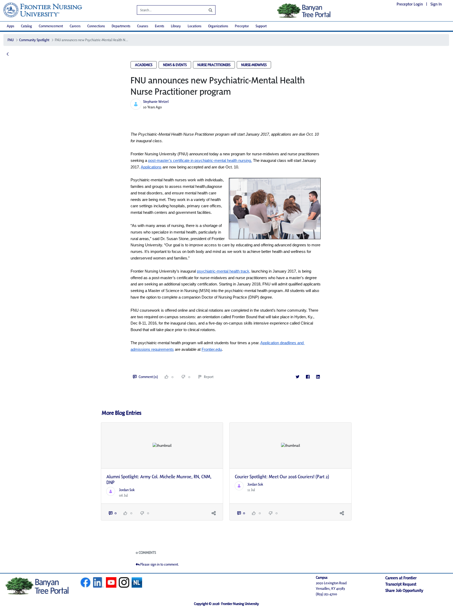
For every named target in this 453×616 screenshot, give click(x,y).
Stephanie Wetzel (156, 101)
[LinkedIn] (318, 377)
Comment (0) (148, 376)
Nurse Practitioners (213, 64)
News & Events (175, 64)
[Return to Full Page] (7, 54)
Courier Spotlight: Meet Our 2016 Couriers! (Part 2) (282, 477)
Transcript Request (400, 584)
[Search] (206, 10)
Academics (143, 64)
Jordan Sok (127, 489)
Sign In (436, 4)
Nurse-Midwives (254, 64)
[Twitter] (297, 377)
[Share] (213, 513)
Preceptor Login (410, 4)
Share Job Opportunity (404, 590)
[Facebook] (308, 377)
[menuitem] (10, 26)
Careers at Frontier (401, 578)
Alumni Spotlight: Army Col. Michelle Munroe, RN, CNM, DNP (159, 479)
